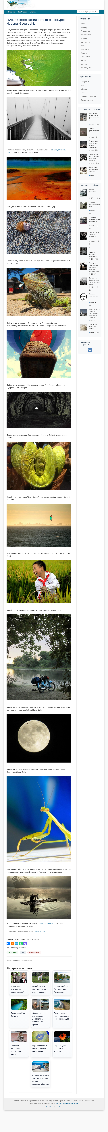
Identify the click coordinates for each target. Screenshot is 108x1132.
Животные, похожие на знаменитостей (17, 989)
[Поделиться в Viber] (25, 943)
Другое (83, 60)
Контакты (49, 1106)
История (84, 38)
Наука (83, 46)
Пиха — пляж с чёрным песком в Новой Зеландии (61, 1015)
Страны (33, 12)
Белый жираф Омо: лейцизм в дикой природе (39, 989)
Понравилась (12, 952)
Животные (85, 49)
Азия (82, 85)
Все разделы (86, 68)
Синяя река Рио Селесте (18, 1014)
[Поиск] (101, 12)
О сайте (59, 1106)
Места (83, 24)
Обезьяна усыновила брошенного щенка (16, 1050)
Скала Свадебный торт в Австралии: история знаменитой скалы (40, 1079)
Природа (36, 931)
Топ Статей (22, 12)
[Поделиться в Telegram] (16, 943)
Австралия (85, 82)
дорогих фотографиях (46, 923)
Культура (42, 931)
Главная (11, 12)
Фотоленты (85, 64)
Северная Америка (88, 96)
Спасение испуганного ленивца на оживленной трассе (37, 1018)
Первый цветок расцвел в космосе (60, 1048)
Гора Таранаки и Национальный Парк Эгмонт (39, 1048)
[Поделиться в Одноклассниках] (12, 943)
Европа (83, 93)
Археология (85, 57)
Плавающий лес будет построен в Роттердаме (61, 989)
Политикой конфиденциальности (66, 1103)
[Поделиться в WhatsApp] (21, 943)
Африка (84, 89)
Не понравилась (34, 952)
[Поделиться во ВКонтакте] (8, 943)
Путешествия (86, 35)
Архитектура (85, 42)
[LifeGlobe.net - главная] (29, 5)
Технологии (85, 31)
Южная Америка (87, 100)
